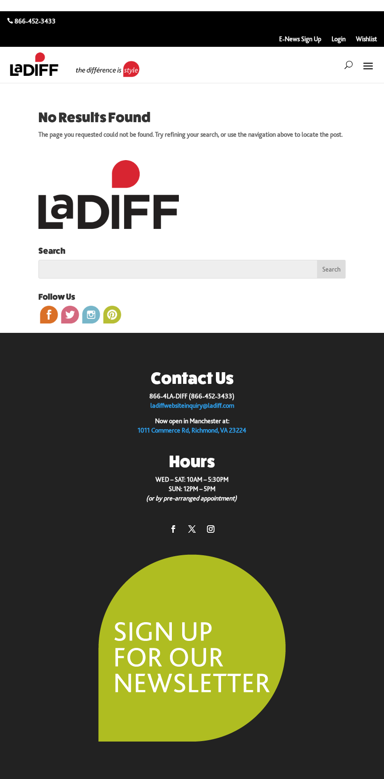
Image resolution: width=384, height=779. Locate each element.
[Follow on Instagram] (210, 529)
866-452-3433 (35, 21)
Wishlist (366, 39)
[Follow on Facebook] (173, 529)
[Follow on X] (192, 529)
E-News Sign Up (300, 39)
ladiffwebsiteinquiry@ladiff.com (192, 405)
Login (339, 39)
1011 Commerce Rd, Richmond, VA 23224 (192, 430)
